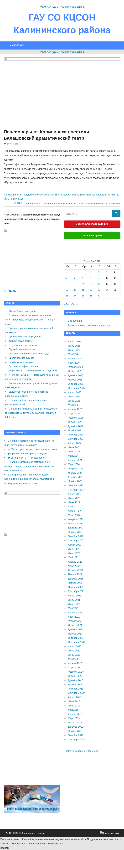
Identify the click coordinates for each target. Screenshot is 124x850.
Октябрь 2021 (75, 587)
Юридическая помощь (21, 341)
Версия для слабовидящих (92, 223)
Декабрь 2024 (75, 426)
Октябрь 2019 (75, 688)
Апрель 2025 (75, 409)
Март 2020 (74, 667)
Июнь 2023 (74, 502)
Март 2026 (74, 362)
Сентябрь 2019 (76, 692)
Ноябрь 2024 (75, 430)
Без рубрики (75, 320)
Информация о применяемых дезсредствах (33, 370)
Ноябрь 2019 (75, 684)
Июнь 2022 (74, 553)
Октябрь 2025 (75, 383)
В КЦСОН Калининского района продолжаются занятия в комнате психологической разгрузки (66, 203)
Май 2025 (73, 405)
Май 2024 (73, 455)
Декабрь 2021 (75, 578)
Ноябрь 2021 (75, 582)
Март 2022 (74, 566)
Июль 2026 (74, 345)
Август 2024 (74, 443)
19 (66, 289)
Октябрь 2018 (75, 735)
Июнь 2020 (74, 654)
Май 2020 (73, 659)
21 (83, 289)
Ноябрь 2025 (75, 379)
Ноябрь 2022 (75, 532)
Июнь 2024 (74, 451)
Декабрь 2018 (75, 726)
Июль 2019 (74, 701)
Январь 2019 (75, 722)
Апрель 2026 (75, 358)
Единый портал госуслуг (22, 349)
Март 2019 (74, 718)
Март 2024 (74, 464)
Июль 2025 (74, 396)
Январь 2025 (75, 421)
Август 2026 (74, 341)
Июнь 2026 (74, 350)
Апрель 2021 (75, 612)
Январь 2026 (75, 371)
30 (99, 295)
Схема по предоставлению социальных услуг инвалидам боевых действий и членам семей (30, 319)
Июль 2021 (74, 599)
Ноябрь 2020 (75, 633)
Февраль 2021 (75, 621)
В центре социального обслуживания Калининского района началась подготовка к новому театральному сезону (29, 479)
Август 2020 (74, 646)
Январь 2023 (75, 523)
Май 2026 (73, 354)
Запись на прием (92, 235)
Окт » (74, 304)
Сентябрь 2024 (76, 438)
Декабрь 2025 (75, 375)
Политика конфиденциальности (81, 751)
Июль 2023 (74, 498)
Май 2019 (73, 709)
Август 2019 (74, 697)
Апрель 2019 (75, 714)
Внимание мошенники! (21, 362)
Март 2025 (74, 413)
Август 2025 (74, 392)
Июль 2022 (74, 549)
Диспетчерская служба (21, 357)
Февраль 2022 (75, 570)
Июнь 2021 (74, 604)
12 (66, 284)
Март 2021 (74, 616)
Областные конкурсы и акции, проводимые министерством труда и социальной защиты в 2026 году (31, 413)
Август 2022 (74, 544)
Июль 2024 (74, 447)
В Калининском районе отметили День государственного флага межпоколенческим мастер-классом (29, 466)
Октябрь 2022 (75, 536)
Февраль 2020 (75, 671)
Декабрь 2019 (75, 680)
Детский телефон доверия (23, 366)
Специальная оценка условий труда (29, 353)
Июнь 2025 (74, 400)
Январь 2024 (75, 472)
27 (74, 295)
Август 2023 (74, 494)
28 (83, 295)
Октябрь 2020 (75, 637)
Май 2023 (73, 506)
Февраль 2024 (75, 468)
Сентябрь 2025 (76, 388)
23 (99, 289)
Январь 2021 (75, 625)
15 (91, 284)
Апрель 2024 (75, 460)
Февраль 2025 (75, 417)
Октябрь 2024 (75, 434)
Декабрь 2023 (75, 477)
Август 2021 (74, 595)
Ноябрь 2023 (75, 481)
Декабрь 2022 (75, 527)
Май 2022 (73, 557)
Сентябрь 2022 (76, 540)
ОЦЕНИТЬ (10, 291)
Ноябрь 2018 (75, 731)
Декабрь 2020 (75, 629)
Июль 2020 (74, 650)
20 (74, 289)
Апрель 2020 (75, 663)
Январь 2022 (75, 574)
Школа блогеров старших (23, 311)
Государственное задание (23, 345)
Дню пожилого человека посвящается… (90, 325)
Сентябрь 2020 (76, 642)
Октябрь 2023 (75, 485)
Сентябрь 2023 (76, 489)
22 (91, 289)
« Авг (66, 304)
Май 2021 (73, 608)
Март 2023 (74, 515)
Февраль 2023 (75, 519)
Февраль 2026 (75, 366)
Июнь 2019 (74, 705)
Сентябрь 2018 (76, 739)
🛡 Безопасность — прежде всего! (26, 457)
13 (74, 284)
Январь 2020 (75, 676)
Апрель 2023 (75, 511)
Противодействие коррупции (25, 336)
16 (99, 284)
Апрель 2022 (75, 561)
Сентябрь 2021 (76, 591)
